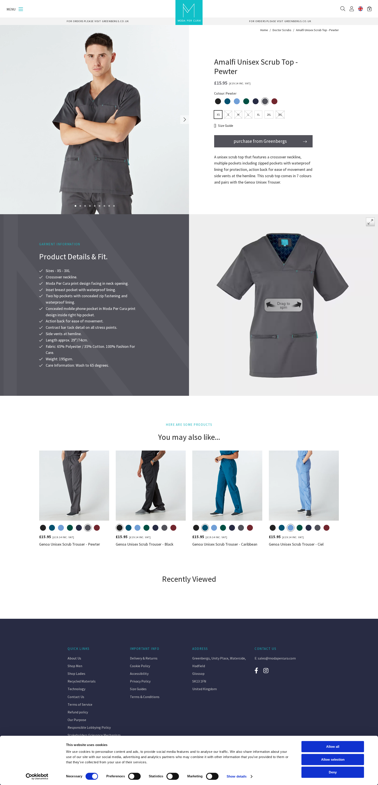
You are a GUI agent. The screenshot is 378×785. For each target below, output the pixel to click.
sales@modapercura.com (277, 658)
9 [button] (114, 205)
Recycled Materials (82, 681)
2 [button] (80, 205)
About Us (74, 658)
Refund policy (78, 712)
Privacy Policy (140, 681)
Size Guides (138, 689)
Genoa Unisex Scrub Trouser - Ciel (296, 543)
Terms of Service (80, 704)
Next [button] (185, 119)
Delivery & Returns (144, 658)
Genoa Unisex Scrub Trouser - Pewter (69, 543)
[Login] (352, 8)
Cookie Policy (140, 666)
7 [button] (104, 205)
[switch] (134, 776)
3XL (280, 115)
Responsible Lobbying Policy (89, 727)
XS (218, 115)
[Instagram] (266, 670)
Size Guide (225, 125)
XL (258, 115)
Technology (76, 689)
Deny (333, 772)
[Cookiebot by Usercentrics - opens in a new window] (37, 776)
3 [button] (85, 205)
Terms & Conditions (144, 697)
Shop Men (75, 666)
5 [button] (95, 205)
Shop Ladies (76, 673)
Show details (237, 776)
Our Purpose (77, 720)
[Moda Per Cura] (189, 12)
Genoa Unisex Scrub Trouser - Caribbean (224, 543)
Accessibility (139, 673)
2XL (269, 115)
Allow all (332, 746)
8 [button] (109, 205)
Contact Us (76, 697)
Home (264, 30)
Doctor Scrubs (282, 30)
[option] (98, 21)
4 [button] (90, 205)
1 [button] (75, 205)
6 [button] (99, 205)
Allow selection (333, 759)
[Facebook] (256, 670)
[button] (369, 8)
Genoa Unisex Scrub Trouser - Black (144, 543)
